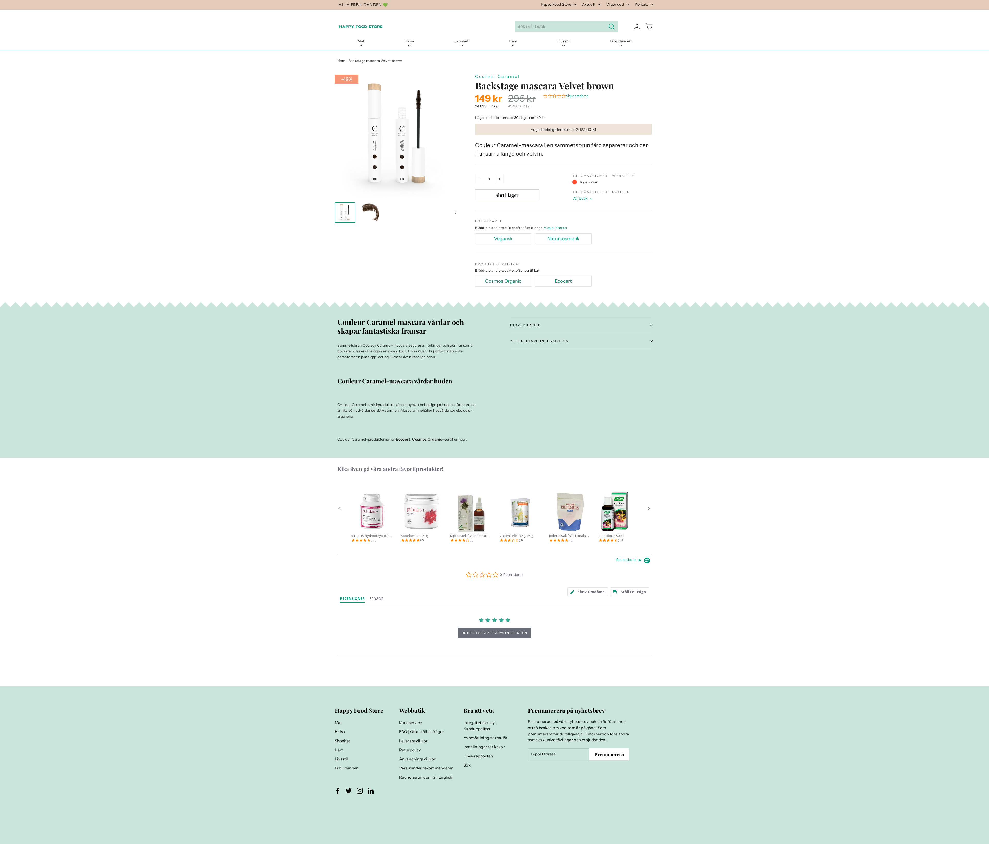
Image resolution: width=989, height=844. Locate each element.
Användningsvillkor (417, 759)
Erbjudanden (621, 41)
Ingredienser (525, 325)
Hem (513, 41)
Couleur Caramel (497, 76)
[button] (339, 508)
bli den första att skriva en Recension (494, 633)
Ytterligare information (539, 341)
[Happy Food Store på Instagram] (360, 791)
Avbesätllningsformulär (486, 738)
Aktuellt (589, 4)
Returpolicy (410, 750)
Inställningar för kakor (484, 747)
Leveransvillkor (413, 741)
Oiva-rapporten (478, 756)
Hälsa (409, 41)
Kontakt (642, 4)
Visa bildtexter (555, 228)
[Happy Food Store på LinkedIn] (371, 791)
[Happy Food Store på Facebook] (338, 791)
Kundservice (410, 722)
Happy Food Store (556, 4)
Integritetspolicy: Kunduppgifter (480, 725)
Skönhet (461, 41)
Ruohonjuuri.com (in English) (426, 777)
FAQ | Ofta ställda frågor (421, 731)
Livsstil (563, 41)
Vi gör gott (615, 4)
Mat (360, 41)
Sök (467, 765)
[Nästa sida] (455, 212)
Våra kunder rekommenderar (426, 768)
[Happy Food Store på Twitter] (349, 791)
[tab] (587, 591)
